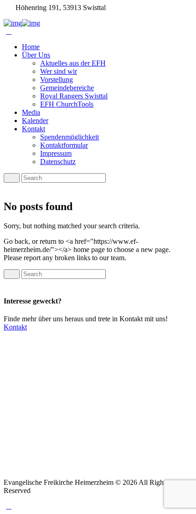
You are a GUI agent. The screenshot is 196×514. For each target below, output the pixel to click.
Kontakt (33, 129)
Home (31, 47)
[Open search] (12, 178)
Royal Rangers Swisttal (74, 96)
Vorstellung (56, 79)
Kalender (35, 120)
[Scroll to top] (9, 506)
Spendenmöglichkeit (69, 137)
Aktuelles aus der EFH (73, 63)
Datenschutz (58, 161)
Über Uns (36, 55)
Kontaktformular (64, 145)
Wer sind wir (58, 71)
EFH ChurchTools (66, 104)
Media (31, 112)
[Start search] (12, 274)
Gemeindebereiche (67, 88)
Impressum (56, 153)
